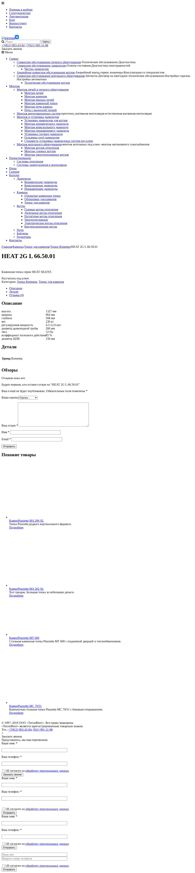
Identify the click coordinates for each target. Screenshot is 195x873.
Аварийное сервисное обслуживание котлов (46, 72)
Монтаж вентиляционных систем (38, 113)
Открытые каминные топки (42, 195)
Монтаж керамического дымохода (46, 123)
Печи (20, 230)
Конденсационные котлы (40, 226)
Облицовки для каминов (40, 199)
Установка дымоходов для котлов (46, 120)
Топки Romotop (60, 246)
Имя (5, 432)
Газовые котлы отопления (41, 209)
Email (6, 439)
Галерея (14, 171)
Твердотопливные (36, 219)
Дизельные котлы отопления (43, 212)
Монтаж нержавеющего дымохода (46, 130)
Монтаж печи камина (38, 106)
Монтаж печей (33, 93)
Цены (13, 168)
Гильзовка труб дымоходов (41, 137)
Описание (15, 288)
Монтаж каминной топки (41, 103)
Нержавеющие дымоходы (41, 189)
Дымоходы (24, 178)
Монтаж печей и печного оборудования (43, 89)
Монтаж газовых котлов (40, 151)
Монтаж (14, 86)
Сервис (14, 58)
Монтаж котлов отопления (41, 147)
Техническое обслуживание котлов (47, 82)
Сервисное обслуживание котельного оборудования (51, 75)
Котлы (21, 206)
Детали (13, 291)
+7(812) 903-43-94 (13, 45)
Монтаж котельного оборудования (39, 144)
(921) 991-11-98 (43, 729)
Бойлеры (22, 233)
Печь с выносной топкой (40, 110)
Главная (7, 246)
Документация (18, 16)
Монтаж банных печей (39, 99)
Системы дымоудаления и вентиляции (42, 165)
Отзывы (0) (16, 295)
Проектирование (20, 158)
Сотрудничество (19, 13)
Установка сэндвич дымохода (43, 134)
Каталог (14, 175)
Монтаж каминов (35, 96)
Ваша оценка (10, 397)
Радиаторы (24, 236)
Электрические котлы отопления (45, 223)
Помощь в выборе (21, 9)
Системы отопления (30, 161)
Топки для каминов (37, 202)
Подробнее (16, 527)
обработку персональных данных (47, 770)
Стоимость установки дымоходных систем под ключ (58, 141)
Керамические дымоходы (40, 182)
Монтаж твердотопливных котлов (46, 154)
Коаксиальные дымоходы (40, 185)
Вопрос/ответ (18, 23)
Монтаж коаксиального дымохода (46, 127)
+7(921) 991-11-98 (36, 45)
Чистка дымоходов (36, 69)
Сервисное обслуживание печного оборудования (49, 62)
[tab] (101, 288)
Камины (22, 192)
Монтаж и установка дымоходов (38, 117)
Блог (12, 20)
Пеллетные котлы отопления (43, 216)
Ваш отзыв (10, 425)
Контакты (15, 26)
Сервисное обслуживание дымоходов (41, 65)
